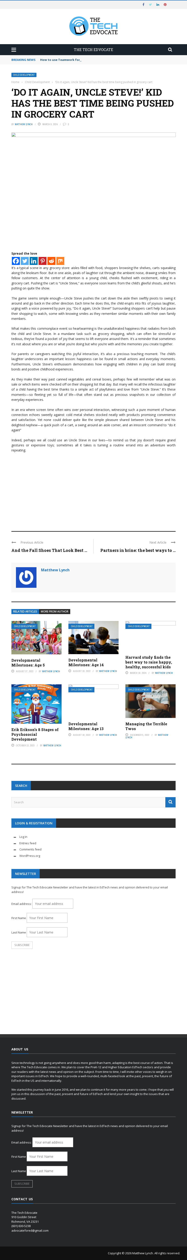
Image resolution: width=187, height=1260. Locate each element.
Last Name (18, 932)
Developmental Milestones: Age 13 (86, 726)
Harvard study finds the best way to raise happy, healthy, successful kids (148, 662)
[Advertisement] (93, 490)
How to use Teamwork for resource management (78, 60)
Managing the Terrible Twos (146, 726)
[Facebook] (16, 261)
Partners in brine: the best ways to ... (138, 550)
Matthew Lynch (24, 124)
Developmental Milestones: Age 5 (28, 662)
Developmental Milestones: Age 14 (86, 662)
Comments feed (30, 849)
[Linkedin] (34, 261)
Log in (23, 837)
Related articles (25, 611)
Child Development (24, 74)
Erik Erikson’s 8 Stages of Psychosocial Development (35, 734)
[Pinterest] (43, 261)
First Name (18, 918)
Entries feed (27, 843)
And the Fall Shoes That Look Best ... (49, 550)
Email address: (21, 904)
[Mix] (60, 261)
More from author (54, 611)
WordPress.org (29, 856)
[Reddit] (51, 261)
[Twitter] (25, 261)
